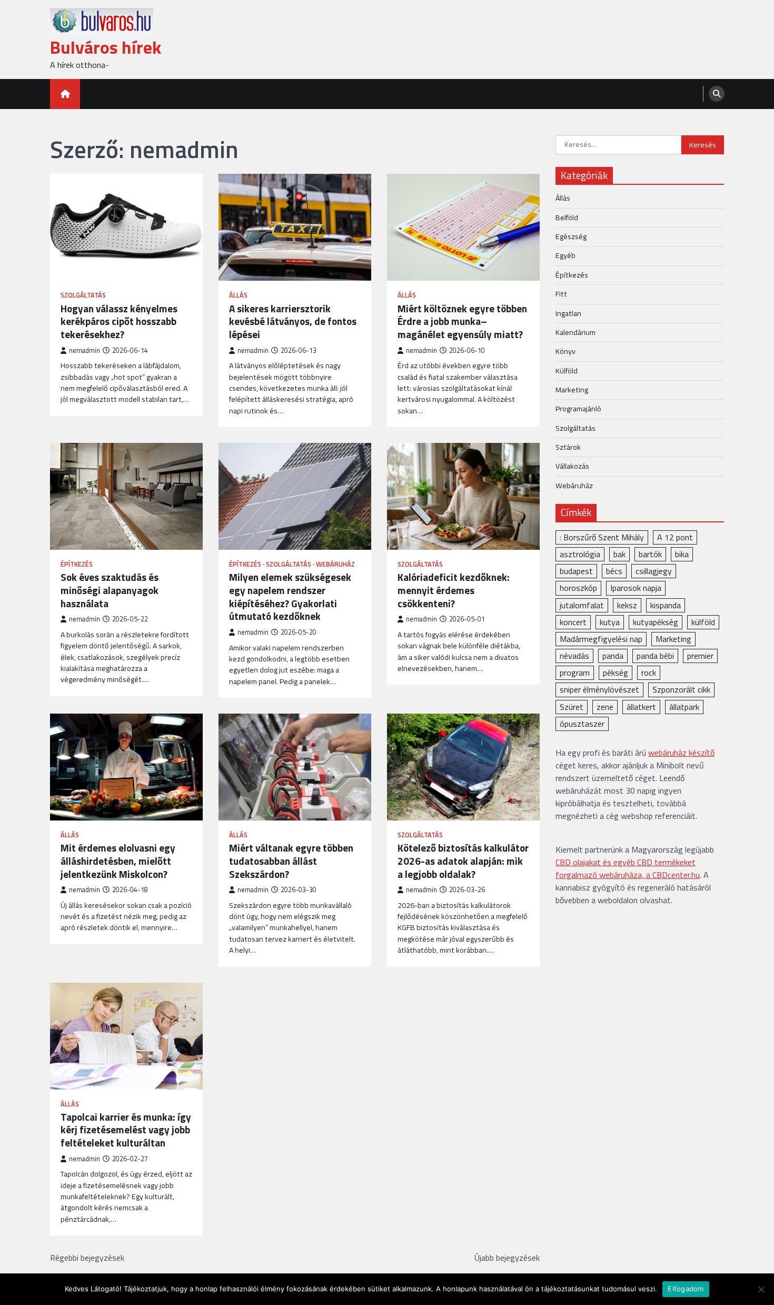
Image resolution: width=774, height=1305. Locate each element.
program (575, 672)
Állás (238, 295)
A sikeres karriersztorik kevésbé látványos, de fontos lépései (292, 321)
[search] (717, 94)
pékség (615, 672)
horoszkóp (578, 587)
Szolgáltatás (83, 295)
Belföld (566, 217)
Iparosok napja (635, 587)
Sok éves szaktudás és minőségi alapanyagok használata (109, 590)
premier (700, 655)
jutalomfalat (582, 604)
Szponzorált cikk (681, 689)
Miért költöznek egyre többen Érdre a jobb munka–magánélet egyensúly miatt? (462, 321)
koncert (573, 621)
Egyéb (565, 255)
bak (619, 554)
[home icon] (65, 94)
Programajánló (578, 408)
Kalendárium (575, 332)
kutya (610, 621)
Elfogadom (685, 1288)
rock (648, 672)
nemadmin (84, 350)
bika (682, 554)
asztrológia (580, 554)
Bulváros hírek (105, 47)
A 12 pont (675, 536)
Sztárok (568, 446)
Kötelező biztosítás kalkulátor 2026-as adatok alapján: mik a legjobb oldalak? (463, 861)
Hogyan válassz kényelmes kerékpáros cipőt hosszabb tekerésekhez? (119, 321)
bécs (614, 571)
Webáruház (335, 564)
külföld (703, 621)
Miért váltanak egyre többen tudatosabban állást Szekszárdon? (291, 861)
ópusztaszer (582, 723)
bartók (650, 554)
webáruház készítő (681, 752)
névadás (574, 655)
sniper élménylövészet (599, 689)
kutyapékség (655, 621)
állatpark (684, 706)
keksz (627, 604)
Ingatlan (568, 313)
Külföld (566, 370)
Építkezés (77, 564)
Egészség (571, 236)
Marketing (571, 389)
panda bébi (655, 655)
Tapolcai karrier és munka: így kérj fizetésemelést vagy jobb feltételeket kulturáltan (126, 1130)
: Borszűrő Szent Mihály (602, 536)
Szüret (571, 706)
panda (612, 655)
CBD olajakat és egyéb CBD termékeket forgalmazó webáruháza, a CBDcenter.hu (627, 868)
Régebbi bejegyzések (87, 1257)
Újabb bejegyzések (507, 1257)
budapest (576, 571)
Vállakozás (572, 466)
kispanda (665, 604)
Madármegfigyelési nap (601, 638)
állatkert (641, 706)
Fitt (561, 294)
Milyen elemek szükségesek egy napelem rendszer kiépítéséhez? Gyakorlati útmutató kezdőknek (290, 597)
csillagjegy (654, 571)
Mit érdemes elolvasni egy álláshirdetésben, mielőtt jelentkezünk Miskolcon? (118, 861)
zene (605, 706)
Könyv (565, 351)
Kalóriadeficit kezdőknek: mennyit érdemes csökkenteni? (454, 590)
